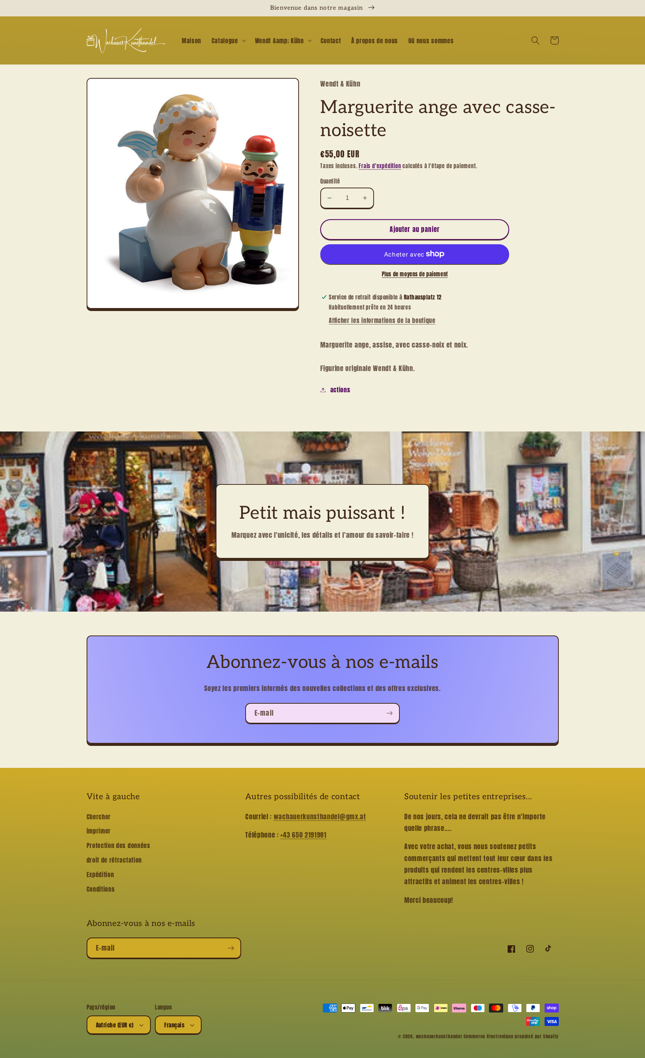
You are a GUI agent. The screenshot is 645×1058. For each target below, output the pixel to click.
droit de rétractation (114, 859)
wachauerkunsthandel (439, 1036)
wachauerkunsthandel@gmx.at (320, 816)
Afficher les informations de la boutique (382, 320)
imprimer (99, 830)
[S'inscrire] (389, 713)
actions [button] (340, 389)
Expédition (100, 874)
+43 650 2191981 (303, 834)
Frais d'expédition (380, 166)
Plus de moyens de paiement (415, 274)
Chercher (99, 816)
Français (174, 1025)
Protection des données (118, 845)
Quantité (330, 181)
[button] (228, 41)
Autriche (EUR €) (115, 1025)
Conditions (101, 889)
